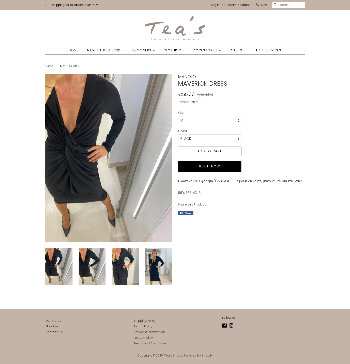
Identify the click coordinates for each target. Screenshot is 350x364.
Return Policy (143, 326)
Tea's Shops (173, 355)
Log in (215, 5)
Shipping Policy (145, 321)
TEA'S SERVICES (267, 50)
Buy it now (209, 166)
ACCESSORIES (206, 50)
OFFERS (236, 50)
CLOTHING (172, 50)
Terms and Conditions (150, 343)
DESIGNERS (142, 50)
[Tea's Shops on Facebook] (224, 326)
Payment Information (149, 332)
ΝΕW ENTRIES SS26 (104, 50)
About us (52, 326)
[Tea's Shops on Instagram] (231, 326)
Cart (264, 5)
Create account (238, 5)
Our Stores (53, 321)
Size (181, 113)
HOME (74, 50)
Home (49, 66)
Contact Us (53, 332)
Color (182, 131)
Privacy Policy (143, 338)
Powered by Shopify (198, 355)
